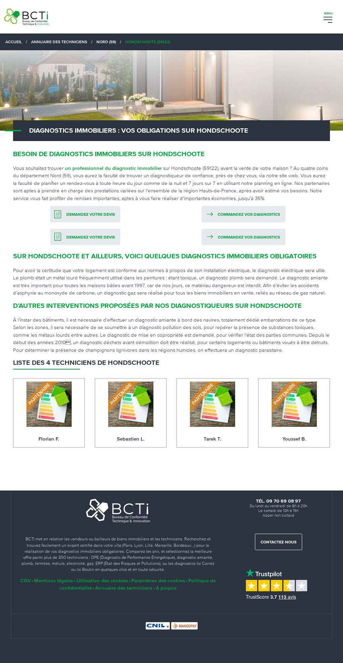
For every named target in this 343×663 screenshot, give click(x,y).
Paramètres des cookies (158, 580)
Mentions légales (53, 580)
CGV (25, 580)
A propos (166, 588)
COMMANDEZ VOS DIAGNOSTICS (249, 215)
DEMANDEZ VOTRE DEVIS (90, 215)
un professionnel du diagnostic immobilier (113, 168)
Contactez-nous (278, 542)
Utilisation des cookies (102, 580)
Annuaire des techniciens (123, 588)
